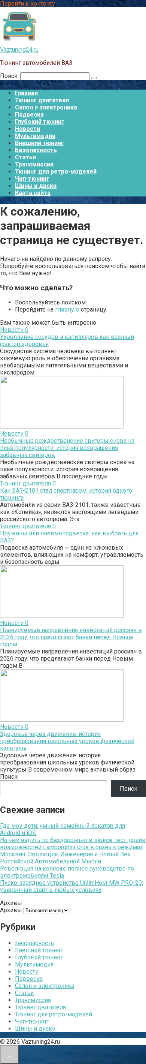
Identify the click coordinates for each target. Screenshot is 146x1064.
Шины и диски (36, 185)
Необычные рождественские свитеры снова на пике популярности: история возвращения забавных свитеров (67, 448)
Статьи (25, 157)
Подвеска (29, 114)
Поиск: (10, 75)
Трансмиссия (34, 164)
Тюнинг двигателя (42, 100)
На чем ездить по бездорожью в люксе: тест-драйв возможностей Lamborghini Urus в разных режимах (73, 843)
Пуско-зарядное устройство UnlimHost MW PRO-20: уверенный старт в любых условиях (71, 886)
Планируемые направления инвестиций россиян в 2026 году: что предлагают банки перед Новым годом (71, 637)
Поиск (9, 776)
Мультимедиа (35, 135)
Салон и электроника (46, 107)
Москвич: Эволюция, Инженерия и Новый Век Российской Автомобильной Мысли (65, 858)
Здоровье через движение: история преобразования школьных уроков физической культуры (67, 741)
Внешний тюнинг (39, 143)
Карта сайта (33, 192)
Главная (26, 93)
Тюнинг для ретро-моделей (56, 171)
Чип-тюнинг (32, 178)
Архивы (11, 910)
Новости (27, 128)
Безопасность (36, 150)
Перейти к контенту (27, 3)
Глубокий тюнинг (39, 121)
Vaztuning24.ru (19, 49)
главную (67, 309)
